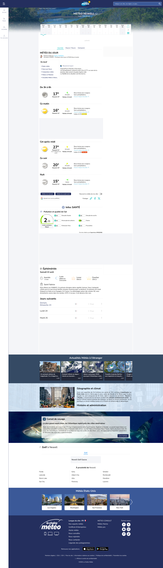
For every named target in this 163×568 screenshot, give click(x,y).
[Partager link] (91, 198)
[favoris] (96, 13)
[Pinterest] (124, 534)
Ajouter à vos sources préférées (51, 198)
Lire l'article (123, 436)
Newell (53, 8)
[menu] (4, 3)
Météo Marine (103, 524)
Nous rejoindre (74, 536)
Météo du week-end (63, 194)
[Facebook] (124, 524)
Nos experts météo (76, 524)
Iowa (50, 8)
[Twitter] (128, 524)
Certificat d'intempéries (77, 527)
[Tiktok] (128, 534)
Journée (60, 48)
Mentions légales (50, 555)
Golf (85, 453)
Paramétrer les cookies (119, 555)
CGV (62, 555)
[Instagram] (128, 529)
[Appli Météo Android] (102, 549)
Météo (40, 8)
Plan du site (69, 555)
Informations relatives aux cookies (84, 555)
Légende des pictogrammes (79, 543)
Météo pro (101, 527)
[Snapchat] (124, 529)
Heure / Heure (70, 48)
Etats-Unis (45, 8)
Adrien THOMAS (59, 56)
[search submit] (160, 4)
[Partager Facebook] (95, 198)
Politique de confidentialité (103, 555)
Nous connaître (74, 533)
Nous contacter (74, 540)
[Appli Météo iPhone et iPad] (89, 549)
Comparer (81, 48)
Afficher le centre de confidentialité (86, 558)
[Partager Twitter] (99, 198)
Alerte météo (74, 530)
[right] (130, 369)
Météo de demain (47, 194)
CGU (58, 555)
